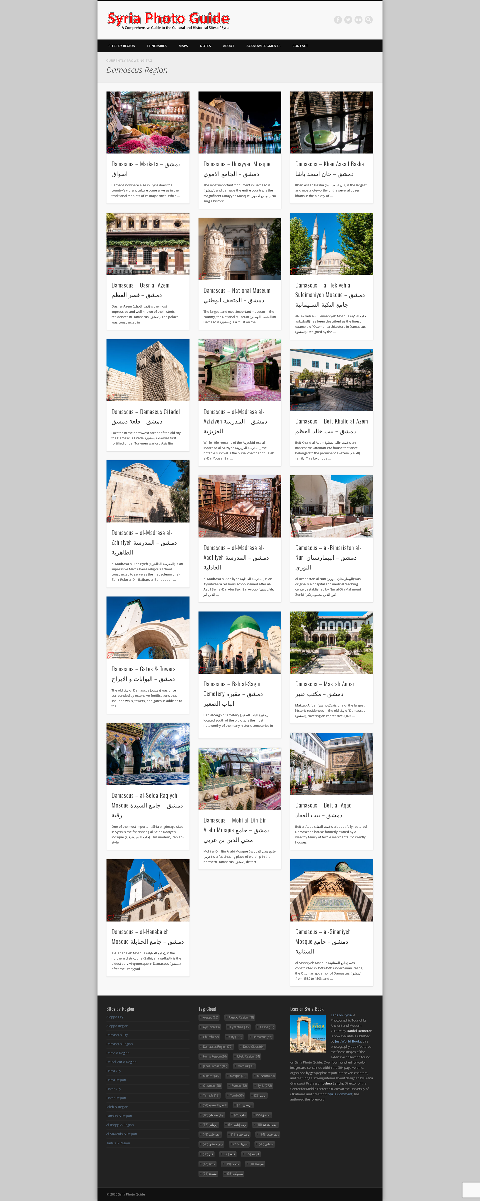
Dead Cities (253, 1046)
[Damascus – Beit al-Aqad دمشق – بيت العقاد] (331, 764)
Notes (205, 46)
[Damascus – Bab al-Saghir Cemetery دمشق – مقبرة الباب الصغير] (240, 643)
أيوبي (260, 1095)
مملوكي (235, 1174)
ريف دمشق (213, 1144)
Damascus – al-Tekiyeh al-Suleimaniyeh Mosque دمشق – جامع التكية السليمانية (330, 294)
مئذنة (209, 1164)
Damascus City (117, 1034)
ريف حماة (240, 1134)
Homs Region (116, 1098)
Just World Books (348, 1041)
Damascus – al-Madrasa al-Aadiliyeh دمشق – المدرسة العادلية (236, 557)
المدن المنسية (214, 1105)
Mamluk (246, 1066)
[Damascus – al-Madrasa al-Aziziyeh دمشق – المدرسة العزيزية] (240, 370)
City (235, 1037)
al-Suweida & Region (121, 1134)
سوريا (241, 1144)
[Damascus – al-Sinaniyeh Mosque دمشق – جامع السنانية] (331, 890)
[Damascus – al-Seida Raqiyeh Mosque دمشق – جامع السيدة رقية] (148, 754)
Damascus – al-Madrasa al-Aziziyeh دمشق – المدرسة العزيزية (235, 421)
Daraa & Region (118, 1052)
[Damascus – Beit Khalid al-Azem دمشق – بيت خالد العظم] (331, 380)
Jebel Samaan (215, 1066)
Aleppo (210, 1017)
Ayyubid (211, 1027)
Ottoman (212, 1086)
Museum (265, 1076)
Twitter (348, 20)
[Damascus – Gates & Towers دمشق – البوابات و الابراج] (148, 627)
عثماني (266, 1144)
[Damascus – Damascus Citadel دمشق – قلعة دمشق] (148, 370)
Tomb (237, 1095)
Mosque (238, 1076)
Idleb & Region (117, 1106)
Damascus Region (119, 1044)
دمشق (263, 1115)
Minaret (211, 1076)
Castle (267, 1027)
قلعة (229, 1154)
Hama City (113, 1070)
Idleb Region (248, 1056)
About (228, 46)
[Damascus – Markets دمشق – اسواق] (148, 123)
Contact (300, 46)
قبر (208, 1154)
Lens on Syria (341, 1015)
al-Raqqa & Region (120, 1124)
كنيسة (252, 1154)
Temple (211, 1095)
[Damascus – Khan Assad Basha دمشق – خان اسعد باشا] (331, 123)
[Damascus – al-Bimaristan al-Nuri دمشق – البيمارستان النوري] (331, 506)
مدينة (257, 1164)
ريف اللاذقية (267, 1124)
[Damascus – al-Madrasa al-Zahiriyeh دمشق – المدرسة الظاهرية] (148, 491)
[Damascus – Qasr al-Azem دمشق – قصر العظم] (148, 244)
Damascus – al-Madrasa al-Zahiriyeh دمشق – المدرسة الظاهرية (144, 542)
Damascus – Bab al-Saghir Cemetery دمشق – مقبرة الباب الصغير (233, 693)
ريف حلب (211, 1134)
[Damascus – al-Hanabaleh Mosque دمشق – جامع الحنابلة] (148, 890)
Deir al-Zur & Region (121, 1062)
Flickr (358, 20)
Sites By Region (121, 46)
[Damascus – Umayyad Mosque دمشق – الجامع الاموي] (240, 123)
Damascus (262, 1037)
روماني (210, 1124)
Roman (239, 1086)
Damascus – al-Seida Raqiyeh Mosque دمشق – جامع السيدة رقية (147, 804)
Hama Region (116, 1080)
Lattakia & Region (119, 1116)
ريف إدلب (237, 1124)
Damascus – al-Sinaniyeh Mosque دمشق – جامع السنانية (323, 941)
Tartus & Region (118, 1143)
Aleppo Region (117, 1026)
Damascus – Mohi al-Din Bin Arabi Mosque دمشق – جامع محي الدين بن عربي (237, 829)
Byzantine (239, 1027)
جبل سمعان (213, 1115)
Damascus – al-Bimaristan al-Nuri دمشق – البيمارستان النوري (328, 557)
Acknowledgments (263, 46)
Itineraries (157, 46)
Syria (265, 1086)
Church (210, 1037)
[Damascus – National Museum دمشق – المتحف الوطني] (240, 249)
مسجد (209, 1174)
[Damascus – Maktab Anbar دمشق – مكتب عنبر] (331, 643)
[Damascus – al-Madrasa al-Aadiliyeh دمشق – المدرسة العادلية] (240, 506)
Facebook (338, 20)
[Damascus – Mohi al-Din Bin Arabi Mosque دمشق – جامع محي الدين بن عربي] (240, 779)
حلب (240, 1115)
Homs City (113, 1088)
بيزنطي (244, 1105)
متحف (232, 1164)
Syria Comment (340, 1094)
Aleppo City (114, 1016)
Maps (183, 46)
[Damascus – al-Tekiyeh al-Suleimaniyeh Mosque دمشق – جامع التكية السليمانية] (331, 244)
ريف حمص (269, 1134)
